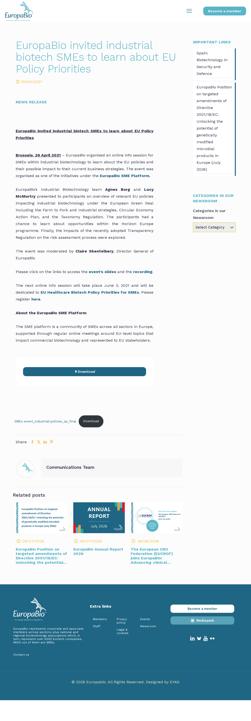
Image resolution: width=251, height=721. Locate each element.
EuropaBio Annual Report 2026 (98, 551)
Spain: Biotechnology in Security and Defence (212, 63)
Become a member (224, 11)
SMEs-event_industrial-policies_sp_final (45, 421)
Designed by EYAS (162, 682)
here (35, 299)
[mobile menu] (189, 11)
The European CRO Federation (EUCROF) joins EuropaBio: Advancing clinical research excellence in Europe (153, 560)
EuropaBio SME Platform (124, 175)
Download (91, 421)
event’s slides (102, 271)
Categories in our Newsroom (209, 214)
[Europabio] (19, 11)
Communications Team (70, 467)
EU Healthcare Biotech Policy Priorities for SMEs (90, 292)
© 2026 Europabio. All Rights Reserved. (109, 682)
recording (142, 271)
